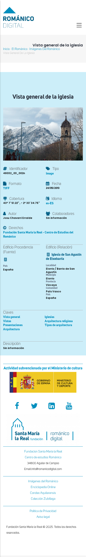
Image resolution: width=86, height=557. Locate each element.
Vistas (7, 321)
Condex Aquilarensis (43, 493)
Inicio (6, 49)
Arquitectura (11, 329)
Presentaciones (13, 325)
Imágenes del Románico (43, 481)
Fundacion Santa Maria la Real (43, 451)
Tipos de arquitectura (58, 325)
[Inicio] (28, 17)
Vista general (11, 317)
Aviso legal (43, 516)
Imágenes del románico (44, 49)
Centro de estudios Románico (43, 457)
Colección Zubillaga (43, 498)
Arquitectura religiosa (59, 321)
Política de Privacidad (43, 511)
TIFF (6, 188)
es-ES (50, 203)
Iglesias (49, 317)
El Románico (19, 49)
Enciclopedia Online (43, 487)
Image (50, 173)
